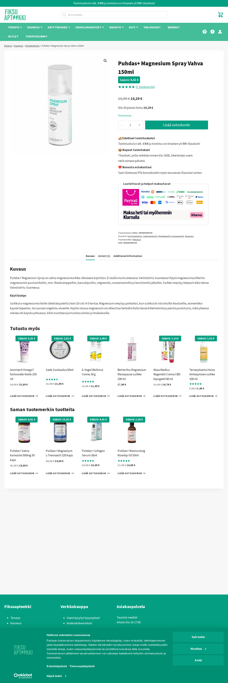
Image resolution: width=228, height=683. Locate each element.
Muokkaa (196, 648)
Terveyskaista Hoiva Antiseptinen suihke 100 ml (202, 374)
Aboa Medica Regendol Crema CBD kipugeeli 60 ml (166, 374)
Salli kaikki (198, 636)
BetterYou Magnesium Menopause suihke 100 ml (132, 374)
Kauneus (18, 45)
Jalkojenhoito (150, 236)
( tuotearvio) (145, 87)
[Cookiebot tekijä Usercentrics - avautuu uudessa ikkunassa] (23, 676)
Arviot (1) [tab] (104, 256)
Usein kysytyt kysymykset (83, 618)
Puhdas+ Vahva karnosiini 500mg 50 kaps (22, 455)
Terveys (15, 618)
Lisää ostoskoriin (176, 124)
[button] (105, 61)
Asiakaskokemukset (79, 623)
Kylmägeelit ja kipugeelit (171, 236)
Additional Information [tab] (127, 256)
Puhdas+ (137, 239)
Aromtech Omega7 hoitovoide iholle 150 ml (23, 374)
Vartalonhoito (32, 45)
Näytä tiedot (54, 675)
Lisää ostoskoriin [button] (22, 396)
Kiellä (198, 660)
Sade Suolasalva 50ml (60, 370)
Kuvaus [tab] (90, 256)
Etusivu (8, 45)
